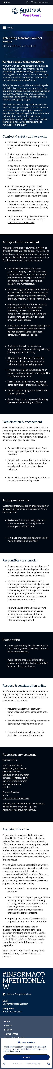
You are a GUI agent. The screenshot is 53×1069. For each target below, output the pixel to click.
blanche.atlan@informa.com (21, 222)
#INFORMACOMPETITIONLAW (24, 981)
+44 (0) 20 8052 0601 (12, 1011)
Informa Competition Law (18, 994)
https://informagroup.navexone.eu (19, 809)
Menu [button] (10, 27)
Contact (8, 1025)
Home (7, 1021)
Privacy (8, 1029)
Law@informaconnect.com (15, 1003)
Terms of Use (11, 1033)
